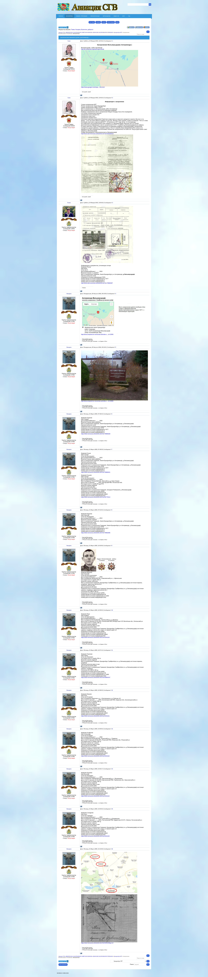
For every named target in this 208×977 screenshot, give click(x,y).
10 (112, 610)
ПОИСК (103, 22)
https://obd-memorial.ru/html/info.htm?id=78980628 (95, 434)
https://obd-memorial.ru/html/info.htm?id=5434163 (95, 637)
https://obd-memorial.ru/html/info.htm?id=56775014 (95, 497)
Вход (117, 22)
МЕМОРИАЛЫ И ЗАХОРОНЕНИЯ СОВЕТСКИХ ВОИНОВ (79, 32)
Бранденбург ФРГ (118, 32)
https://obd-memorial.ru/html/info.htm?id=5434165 (95, 836)
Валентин (84, 29)
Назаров (78, 29)
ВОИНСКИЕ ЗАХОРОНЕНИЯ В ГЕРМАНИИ (103, 32)
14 (112, 768)
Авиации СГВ (61, 32)
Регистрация (110, 22)
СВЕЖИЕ (98, 22)
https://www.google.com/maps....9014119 (93, 87)
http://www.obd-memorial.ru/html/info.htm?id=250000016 (97, 133)
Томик (73, 29)
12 (112, 690)
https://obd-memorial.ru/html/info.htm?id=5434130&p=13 (97, 943)
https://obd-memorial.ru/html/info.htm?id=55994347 (95, 677)
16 (112, 849)
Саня (69, 41)
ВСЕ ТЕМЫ (91, 22)
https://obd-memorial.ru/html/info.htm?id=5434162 (95, 756)
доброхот (90, 29)
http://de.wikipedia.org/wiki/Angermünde (92, 49)
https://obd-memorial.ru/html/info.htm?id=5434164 (95, 796)
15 (112, 809)
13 (112, 728)
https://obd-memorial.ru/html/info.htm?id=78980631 (95, 472)
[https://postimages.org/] (109, 86)
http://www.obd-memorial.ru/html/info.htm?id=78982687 (97, 283)
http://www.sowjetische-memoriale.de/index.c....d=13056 (97, 334)
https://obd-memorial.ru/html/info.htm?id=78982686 (95, 532)
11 (112, 650)
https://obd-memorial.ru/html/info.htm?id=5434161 (95, 716)
